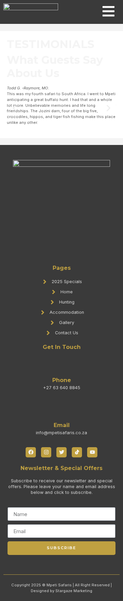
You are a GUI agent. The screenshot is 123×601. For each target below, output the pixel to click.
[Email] (61, 409)
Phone (61, 380)
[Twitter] (61, 452)
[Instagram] (46, 452)
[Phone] (61, 364)
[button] (14, 108)
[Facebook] (31, 452)
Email (62, 425)
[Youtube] (92, 452)
